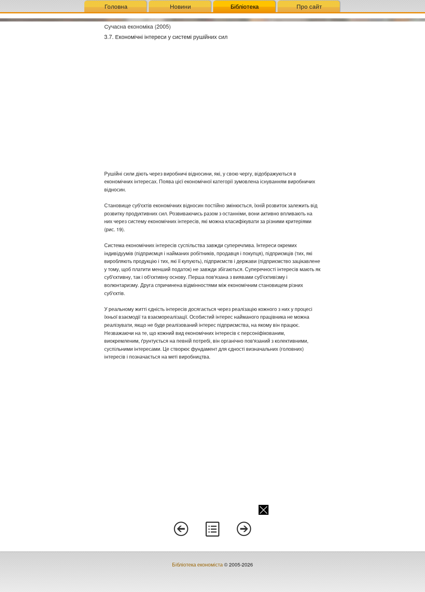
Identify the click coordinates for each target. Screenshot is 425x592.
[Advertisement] (49, 114)
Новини (180, 6)
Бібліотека (245, 6)
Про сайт (309, 6)
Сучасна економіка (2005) (137, 26)
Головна (116, 6)
